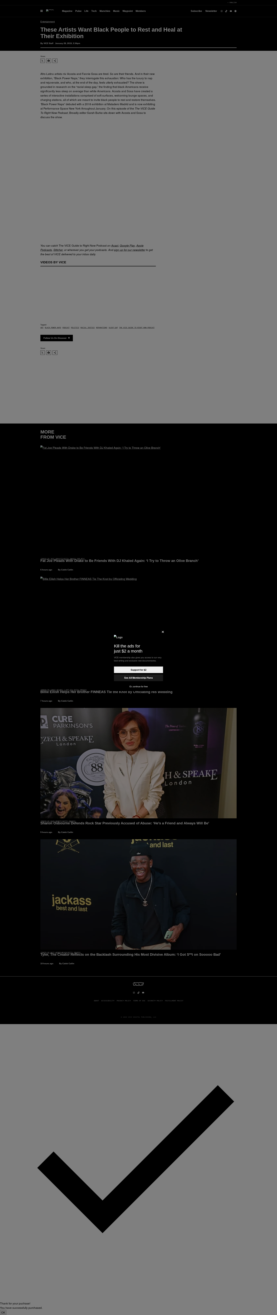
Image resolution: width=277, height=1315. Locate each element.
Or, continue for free (138, 686)
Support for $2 (138, 669)
